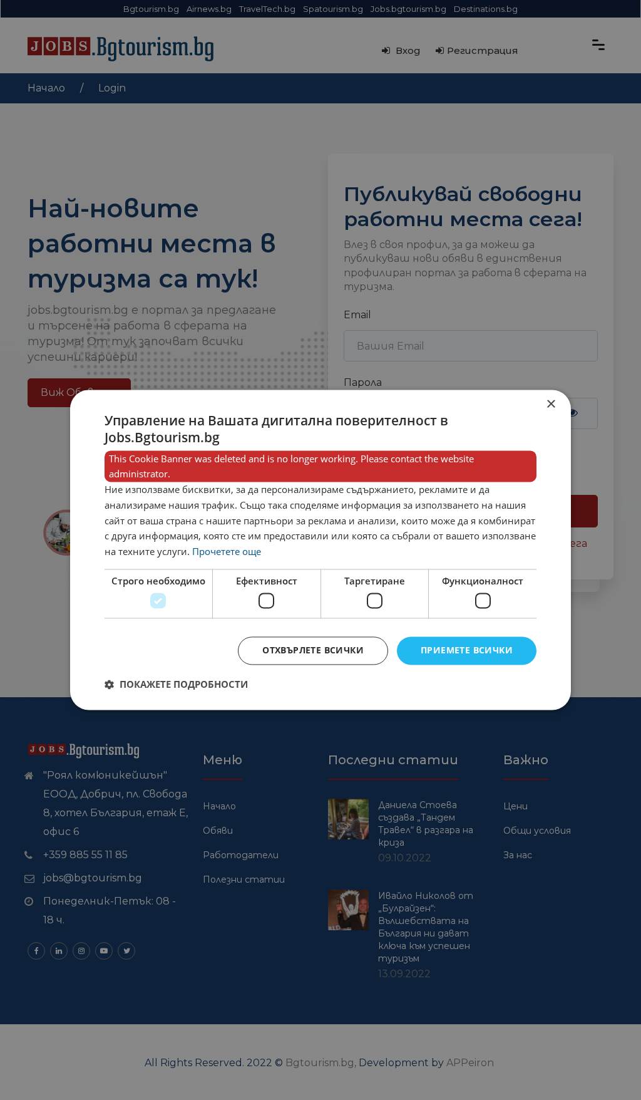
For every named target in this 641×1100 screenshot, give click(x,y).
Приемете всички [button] (467, 650)
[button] (176, 685)
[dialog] (320, 550)
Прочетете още (226, 552)
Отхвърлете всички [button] (313, 650)
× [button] (550, 404)
